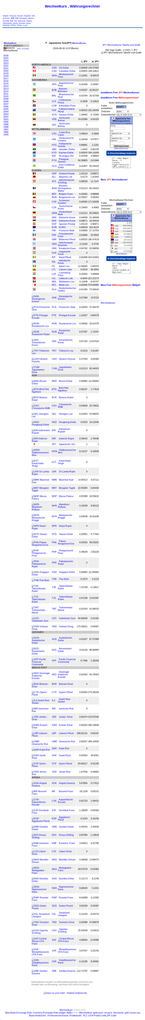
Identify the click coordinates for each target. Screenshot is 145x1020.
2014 (5, 86)
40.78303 (94, 674)
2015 (5, 83)
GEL (54, 414)
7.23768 (83, 587)
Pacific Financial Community (67, 660)
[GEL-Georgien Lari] (41, 416)
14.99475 (94, 859)
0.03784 (83, 95)
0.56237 (83, 389)
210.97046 (93, 717)
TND (54, 922)
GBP (54, 239)
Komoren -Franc (67, 843)
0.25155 (95, 950)
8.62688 (83, 897)
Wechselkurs (10, 43)
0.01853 (83, 414)
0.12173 (83, 878)
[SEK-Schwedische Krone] (41, 345)
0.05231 (95, 791)
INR (54, 438)
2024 (5, 60)
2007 (5, 104)
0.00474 (83, 717)
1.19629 (83, 810)
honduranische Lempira (66, 139)
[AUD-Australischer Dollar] (41, 643)
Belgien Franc (66, 194)
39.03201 (94, 542)
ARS (54, 84)
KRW (54, 451)
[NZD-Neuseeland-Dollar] (41, 653)
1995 (5, 134)
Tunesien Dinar (66, 922)
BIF (53, 791)
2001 (5, 119)
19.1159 (83, 791)
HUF (54, 253)
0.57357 (83, 332)
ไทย (15, 21)
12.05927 (83, 197)
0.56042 (83, 438)
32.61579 (94, 323)
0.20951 (83, 534)
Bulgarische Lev (67, 197)
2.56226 (95, 552)
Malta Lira (64, 285)
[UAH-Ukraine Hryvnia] (41, 361)
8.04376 (95, 914)
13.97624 (94, 341)
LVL (54, 278)
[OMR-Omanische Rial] (41, 744)
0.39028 (83, 552)
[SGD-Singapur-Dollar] (41, 574)
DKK (54, 217)
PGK (54, 542)
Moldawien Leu (66, 281)
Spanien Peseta (67, 224)
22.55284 (83, 488)
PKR (54, 562)
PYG (54, 160)
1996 (5, 132)
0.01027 (83, 639)
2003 (5, 114)
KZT (54, 462)
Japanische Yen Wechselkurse (122, 217)
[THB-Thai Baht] (40, 580)
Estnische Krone (67, 221)
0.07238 (83, 598)
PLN (54, 307)
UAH (54, 359)
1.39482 (83, 114)
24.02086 (83, 119)
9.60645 (83, 888)
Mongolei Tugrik (67, 488)
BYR (54, 397)
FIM (54, 230)
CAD (54, 71)
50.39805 (83, 160)
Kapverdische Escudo (65, 800)
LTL (54, 269)
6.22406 (83, 84)
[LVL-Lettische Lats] (34, 278)
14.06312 (83, 480)
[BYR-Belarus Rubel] (41, 400)
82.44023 (94, 188)
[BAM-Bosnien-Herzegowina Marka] (34, 188)
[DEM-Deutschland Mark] (34, 213)
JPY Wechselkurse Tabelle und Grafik (121, 45)
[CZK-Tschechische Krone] (34, 207)
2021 (5, 68)
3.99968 (95, 194)
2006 (5, 106)
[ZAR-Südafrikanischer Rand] (41, 965)
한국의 (7, 18)
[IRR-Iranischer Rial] (41, 711)
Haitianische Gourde (65, 144)
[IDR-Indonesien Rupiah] (41, 433)
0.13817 (95, 587)
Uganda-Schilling (63, 930)
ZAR (54, 961)
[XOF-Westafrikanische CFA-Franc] (41, 954)
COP (54, 106)
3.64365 (95, 359)
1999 (5, 124)
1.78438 (95, 438)
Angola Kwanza (67, 783)
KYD (54, 152)
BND (54, 381)
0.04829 (83, 405)
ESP (54, 224)
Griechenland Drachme (65, 243)
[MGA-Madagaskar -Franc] (41, 873)
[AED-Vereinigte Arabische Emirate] (41, 678)
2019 (5, 73)
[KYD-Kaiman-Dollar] (34, 153)
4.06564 (83, 940)
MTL (54, 285)
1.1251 (95, 145)
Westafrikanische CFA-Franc (67, 950)
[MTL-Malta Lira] (34, 285)
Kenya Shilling (66, 835)
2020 (5, 71)
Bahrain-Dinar (66, 684)
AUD (54, 639)
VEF (54, 125)
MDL (54, 281)
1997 (5, 129)
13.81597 (94, 598)
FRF (54, 235)
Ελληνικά (6, 25)
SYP (54, 763)
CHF (54, 202)
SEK (54, 341)
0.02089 (83, 922)
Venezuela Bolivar (64, 119)
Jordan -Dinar (66, 717)
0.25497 (95, 906)
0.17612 (95, 783)
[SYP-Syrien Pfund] (41, 766)
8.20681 (95, 961)
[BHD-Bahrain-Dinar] (41, 686)
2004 (5, 111)
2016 (5, 81)
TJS (54, 598)
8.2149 (95, 878)
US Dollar (25, 49)
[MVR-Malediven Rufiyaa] (41, 509)
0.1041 (95, 888)
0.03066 (83, 323)
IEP (54, 257)
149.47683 (93, 68)
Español (27, 16)
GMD (54, 827)
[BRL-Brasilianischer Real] (34, 95)
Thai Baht (64, 579)
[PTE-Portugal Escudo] (41, 318)
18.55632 (94, 496)
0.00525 (83, 239)
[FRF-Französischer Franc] (34, 235)
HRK (54, 248)
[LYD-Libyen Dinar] (41, 854)
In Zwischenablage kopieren (121, 153)
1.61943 (95, 177)
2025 (5, 58)
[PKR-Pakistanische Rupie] (41, 566)
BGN (54, 197)
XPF (54, 660)
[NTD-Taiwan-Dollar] (41, 536)
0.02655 (83, 307)
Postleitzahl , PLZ (78, 1015)
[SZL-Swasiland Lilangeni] (41, 916)
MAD (54, 859)
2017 (5, 78)
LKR (54, 471)
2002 (5, 117)
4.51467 (95, 351)
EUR (54, 227)
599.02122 (82, 733)
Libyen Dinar (65, 851)
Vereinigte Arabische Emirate (63, 674)
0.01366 (83, 289)
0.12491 (83, 75)
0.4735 (95, 244)
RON (54, 323)
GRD (54, 244)
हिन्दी (11, 21)
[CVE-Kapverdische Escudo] (41, 804)
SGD (54, 572)
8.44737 (95, 281)
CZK (54, 207)
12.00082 (83, 266)
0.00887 (95, 971)
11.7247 (95, 181)
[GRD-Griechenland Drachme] (34, 244)
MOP (54, 496)
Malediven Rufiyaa (63, 505)
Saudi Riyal (65, 755)
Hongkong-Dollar (67, 422)
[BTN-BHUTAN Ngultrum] (41, 392)
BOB (54, 90)
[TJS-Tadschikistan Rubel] (41, 602)
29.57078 (83, 869)
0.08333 (95, 266)
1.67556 (83, 772)
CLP (54, 101)
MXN (54, 75)
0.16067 (95, 84)
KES (54, 835)
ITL (53, 266)
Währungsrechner (121, 149)
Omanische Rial (67, 741)
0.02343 (83, 609)
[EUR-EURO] (34, 227)
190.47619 (93, 239)
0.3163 (84, 818)
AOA (54, 783)
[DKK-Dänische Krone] (34, 217)
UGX (54, 930)
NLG (54, 289)
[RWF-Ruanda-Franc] (41, 900)
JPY (54, 444)
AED (54, 674)
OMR (54, 741)
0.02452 (83, 674)
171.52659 (93, 202)
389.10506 (93, 741)
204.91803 (93, 257)
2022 (5, 66)
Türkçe (19, 25)
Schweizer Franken (64, 201)
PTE (54, 315)
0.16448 (83, 139)
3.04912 (83, 843)
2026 (5, 55)
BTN (54, 389)
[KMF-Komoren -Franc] (41, 846)
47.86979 (94, 922)
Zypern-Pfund (66, 692)
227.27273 (93, 278)
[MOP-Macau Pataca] (41, 499)
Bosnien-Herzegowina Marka (64, 188)
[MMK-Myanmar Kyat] (41, 482)
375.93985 (93, 285)
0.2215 (84, 351)
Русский (6, 21)
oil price (108, 1013)
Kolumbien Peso (67, 106)
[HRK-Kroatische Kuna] (34, 248)
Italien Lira (64, 266)
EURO (62, 227)
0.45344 (83, 827)
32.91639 (94, 516)
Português (23, 18)
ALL (54, 177)
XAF (54, 940)
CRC (54, 133)
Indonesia (21, 21)
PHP (54, 552)
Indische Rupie (66, 438)
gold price (98, 1013)
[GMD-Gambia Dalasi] (41, 829)
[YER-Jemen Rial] (41, 774)
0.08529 (83, 181)
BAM (54, 188)
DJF (54, 810)
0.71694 (95, 114)
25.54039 (83, 930)
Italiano (31, 18)
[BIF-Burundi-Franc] (41, 794)
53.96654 (94, 414)
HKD (54, 422)
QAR (54, 748)
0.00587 (95, 626)
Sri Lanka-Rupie (67, 471)
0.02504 (83, 755)
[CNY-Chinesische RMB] (41, 408)
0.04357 (83, 90)
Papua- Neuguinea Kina (66, 542)
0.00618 (83, 227)
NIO (54, 156)
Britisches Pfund (67, 239)
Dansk (15, 23)
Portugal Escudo (67, 315)
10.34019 (94, 221)
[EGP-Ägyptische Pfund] (41, 821)
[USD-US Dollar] (34, 68)
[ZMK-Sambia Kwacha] (41, 973)
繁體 (12, 18)
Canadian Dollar (67, 71)
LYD (54, 851)
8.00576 (95, 75)
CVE (54, 801)
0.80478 (95, 315)
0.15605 (83, 207)
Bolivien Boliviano (62, 90)
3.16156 (95, 818)
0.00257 (83, 741)
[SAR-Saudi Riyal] (41, 758)
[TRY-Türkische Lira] (41, 353)
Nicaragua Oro (66, 156)
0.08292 (95, 197)
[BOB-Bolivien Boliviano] (34, 90)
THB (54, 579)
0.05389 (83, 496)
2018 (5, 76)
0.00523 (83, 110)
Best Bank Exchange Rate (18, 1013)
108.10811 (93, 71)
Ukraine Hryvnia (67, 359)
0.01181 (95, 618)
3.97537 (83, 950)
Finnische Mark (66, 230)
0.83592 (95, 810)
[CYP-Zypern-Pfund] (41, 695)
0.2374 (84, 579)
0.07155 (83, 341)
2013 (5, 89)
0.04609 (83, 217)
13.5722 (95, 297)
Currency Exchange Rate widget (49, 1013)
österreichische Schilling (66, 181)
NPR (54, 526)
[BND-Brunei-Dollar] (41, 383)
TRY (54, 351)
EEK (54, 221)
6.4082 (95, 207)
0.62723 (83, 801)
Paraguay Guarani (63, 160)
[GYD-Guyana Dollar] (34, 115)
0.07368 (83, 297)
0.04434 (95, 488)
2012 (5, 91)
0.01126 (83, 650)
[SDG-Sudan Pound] (41, 908)
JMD (54, 149)
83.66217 (83, 763)
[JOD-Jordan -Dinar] (41, 719)
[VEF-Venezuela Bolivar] (34, 125)
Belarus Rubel (66, 397)
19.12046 (94, 422)
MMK (54, 480)
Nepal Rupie (65, 526)
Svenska (22, 23)
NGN (54, 888)
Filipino (29, 21)
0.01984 (95, 160)
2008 (5, 101)
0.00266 (83, 285)
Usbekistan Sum (67, 618)
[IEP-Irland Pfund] (34, 257)
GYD (54, 114)
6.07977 (95, 139)
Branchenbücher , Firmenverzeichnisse (49, 1015)
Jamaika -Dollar (67, 149)
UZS (54, 618)
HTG (54, 145)
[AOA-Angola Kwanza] (41, 785)
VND (54, 626)
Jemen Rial (64, 772)
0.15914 (95, 101)
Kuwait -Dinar (66, 725)
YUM (54, 368)
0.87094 (83, 835)
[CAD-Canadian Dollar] (34, 71)
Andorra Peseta (67, 173)
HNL (54, 139)
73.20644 (94, 289)
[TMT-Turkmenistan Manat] (41, 612)
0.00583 (83, 202)
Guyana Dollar (66, 114)
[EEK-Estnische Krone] (34, 221)
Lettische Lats (66, 278)
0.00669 (83, 68)
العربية (25, 25)
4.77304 (95, 534)
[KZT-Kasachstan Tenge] (41, 466)
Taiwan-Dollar (66, 534)
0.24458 (83, 156)
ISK (54, 262)
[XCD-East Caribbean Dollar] (34, 166)
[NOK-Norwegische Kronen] (41, 301)
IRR (54, 708)
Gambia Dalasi (66, 827)
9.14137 (83, 451)
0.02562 (83, 542)
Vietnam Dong (66, 626)
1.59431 (95, 801)
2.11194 (84, 244)
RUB (54, 332)
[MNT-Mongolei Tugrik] (41, 490)
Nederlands (7, 23)
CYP (54, 692)
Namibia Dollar (66, 878)
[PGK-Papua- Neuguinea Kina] (41, 545)
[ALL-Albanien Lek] (34, 177)
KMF (54, 843)
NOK (54, 297)
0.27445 (83, 359)
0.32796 (95, 843)
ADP (54, 173)
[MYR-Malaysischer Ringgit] (41, 520)
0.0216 (84, 269)
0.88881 (83, 145)
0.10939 (95, 451)
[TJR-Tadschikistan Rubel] (41, 591)
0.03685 (83, 230)
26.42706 (94, 95)
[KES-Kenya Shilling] (41, 837)
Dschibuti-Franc (67, 810)
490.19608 (93, 725)
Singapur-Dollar (67, 572)
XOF (54, 950)
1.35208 (95, 660)
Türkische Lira (66, 351)
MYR (54, 516)
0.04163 (95, 119)
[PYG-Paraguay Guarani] (34, 160)
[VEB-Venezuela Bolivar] (34, 119)
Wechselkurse (67, 43)
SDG (54, 906)
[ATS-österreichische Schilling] (34, 181)
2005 (5, 109)
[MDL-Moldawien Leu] (34, 282)
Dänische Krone (67, 217)
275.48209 (93, 692)
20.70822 (94, 405)
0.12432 (83, 914)
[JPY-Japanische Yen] (34, 444)
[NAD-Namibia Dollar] (41, 881)
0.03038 (83, 516)
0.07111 (95, 480)
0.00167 (95, 733)
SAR (54, 755)
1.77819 (95, 389)
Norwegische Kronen (65, 297)
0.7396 (84, 660)
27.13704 (94, 230)
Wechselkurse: (108, 303)
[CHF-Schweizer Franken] (34, 202)
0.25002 (83, 194)
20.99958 (94, 248)
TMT (54, 609)
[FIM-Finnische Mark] (34, 230)
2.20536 (95, 827)
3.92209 (83, 906)
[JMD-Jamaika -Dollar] (34, 149)
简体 (17, 18)
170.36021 (82, 626)
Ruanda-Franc (66, 897)
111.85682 (93, 381)
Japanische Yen (67, 444)
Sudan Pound (66, 906)
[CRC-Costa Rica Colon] (34, 133)
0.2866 (95, 133)
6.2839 (84, 101)
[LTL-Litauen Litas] (34, 269)
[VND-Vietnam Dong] (41, 629)
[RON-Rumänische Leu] (41, 326)
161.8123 (94, 227)
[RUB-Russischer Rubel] (41, 334)
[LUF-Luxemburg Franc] (34, 274)
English (6, 16)
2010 (5, 96)
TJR (54, 587)
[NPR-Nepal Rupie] (41, 528)
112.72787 (82, 971)
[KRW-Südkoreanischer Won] (41, 455)
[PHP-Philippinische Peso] (41, 555)
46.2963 (95, 269)
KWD (54, 725)
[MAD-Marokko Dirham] (41, 862)
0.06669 (83, 859)
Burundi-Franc (66, 791)
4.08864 (95, 156)
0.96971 (95, 173)
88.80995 (94, 650)
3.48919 (83, 133)
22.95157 (94, 90)
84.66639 (83, 618)
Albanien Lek (65, 177)
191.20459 (93, 110)
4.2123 (95, 579)
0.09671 (83, 221)
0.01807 (83, 166)
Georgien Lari (66, 414)
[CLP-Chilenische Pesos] (34, 101)
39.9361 (95, 755)
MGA (54, 869)
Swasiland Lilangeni (64, 914)
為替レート (72, 1013)
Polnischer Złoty (67, 307)
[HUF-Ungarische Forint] (34, 253)
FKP (54, 110)
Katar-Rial (64, 748)
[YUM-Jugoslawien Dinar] (41, 372)
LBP (54, 733)
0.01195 (95, 763)
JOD (54, 717)
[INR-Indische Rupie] (41, 441)
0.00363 (83, 692)
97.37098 (94, 639)
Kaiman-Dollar (66, 152)
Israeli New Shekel (64, 700)
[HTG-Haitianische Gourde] (34, 145)
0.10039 (83, 505)
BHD (54, 684)
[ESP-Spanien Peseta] (34, 224)
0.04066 (83, 235)
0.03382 (95, 869)
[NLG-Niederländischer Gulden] (34, 289)
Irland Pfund (65, 257)
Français (12, 16)
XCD (54, 166)
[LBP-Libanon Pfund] (41, 736)
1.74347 (95, 332)
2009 (5, 99)
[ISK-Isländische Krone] (34, 262)
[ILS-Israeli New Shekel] (41, 703)
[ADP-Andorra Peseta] (34, 174)
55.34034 (94, 166)
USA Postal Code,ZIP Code (102, 1015)
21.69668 (94, 217)
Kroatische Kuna (67, 248)
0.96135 (95, 149)
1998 (5, 127)
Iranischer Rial (66, 708)
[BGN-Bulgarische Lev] (34, 197)
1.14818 (95, 835)
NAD (54, 878)
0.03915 (95, 930)
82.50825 (94, 213)
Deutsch (20, 16)
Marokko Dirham (67, 859)
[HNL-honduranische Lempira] (34, 139)
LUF (54, 274)
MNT (54, 488)
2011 (5, 94)
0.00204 (83, 725)
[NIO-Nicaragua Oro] (34, 156)
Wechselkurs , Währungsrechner (72, 6)
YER (54, 772)
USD (19, 49)
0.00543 (83, 152)
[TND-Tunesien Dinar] (41, 925)
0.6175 (84, 177)
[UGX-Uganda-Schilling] (41, 933)
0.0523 (84, 422)
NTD (54, 534)
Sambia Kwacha (67, 971)
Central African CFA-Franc (66, 939)
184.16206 (93, 152)
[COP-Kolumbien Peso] (34, 106)
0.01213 (83, 188)
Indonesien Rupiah (64, 430)
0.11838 (83, 281)
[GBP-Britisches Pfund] (34, 239)
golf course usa (132, 1013)
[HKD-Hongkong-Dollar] (41, 424)
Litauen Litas (65, 269)
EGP (54, 818)
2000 (5, 122)
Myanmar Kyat (66, 480)
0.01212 (83, 213)
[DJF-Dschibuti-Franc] (41, 813)
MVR (54, 505)
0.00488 (83, 257)
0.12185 (83, 961)
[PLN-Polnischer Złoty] (41, 309)
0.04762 (83, 248)
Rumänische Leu (67, 323)
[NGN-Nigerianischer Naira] (41, 892)
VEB (54, 119)
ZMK (54, 971)
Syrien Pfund (65, 763)
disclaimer (118, 1013)
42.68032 (94, 609)
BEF (54, 194)
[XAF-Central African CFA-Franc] (41, 944)
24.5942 (95, 235)
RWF (54, 897)
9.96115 (95, 505)
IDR (54, 430)
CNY (54, 405)
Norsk (28, 23)
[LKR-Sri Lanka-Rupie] (41, 474)
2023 (5, 63)
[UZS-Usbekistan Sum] (41, 621)
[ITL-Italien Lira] (34, 266)
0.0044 (84, 278)
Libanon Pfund (66, 733)
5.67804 (83, 783)
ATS (54, 181)
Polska (13, 25)
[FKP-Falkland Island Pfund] (34, 110)
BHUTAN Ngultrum (63, 389)
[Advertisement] (90, 20)
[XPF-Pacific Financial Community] (41, 664)
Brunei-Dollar (65, 381)
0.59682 (95, 772)
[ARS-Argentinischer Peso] (34, 84)
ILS (53, 700)
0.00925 (83, 71)
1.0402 (84, 149)
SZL (54, 914)
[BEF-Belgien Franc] (34, 194)
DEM (54, 213)
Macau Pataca (66, 496)
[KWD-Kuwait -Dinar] (41, 727)
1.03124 (83, 173)
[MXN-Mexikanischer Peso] (34, 75)
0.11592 (95, 897)
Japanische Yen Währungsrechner (121, 119)
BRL (54, 95)
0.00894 (83, 381)
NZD (54, 650)
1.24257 (83, 315)
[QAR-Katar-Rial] (41, 750)
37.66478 (94, 307)
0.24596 (95, 940)
